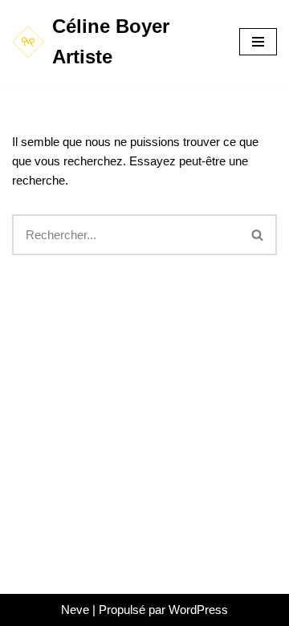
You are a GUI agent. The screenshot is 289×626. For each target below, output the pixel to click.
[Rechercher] (258, 234)
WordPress (198, 609)
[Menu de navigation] (258, 41)
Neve (75, 609)
